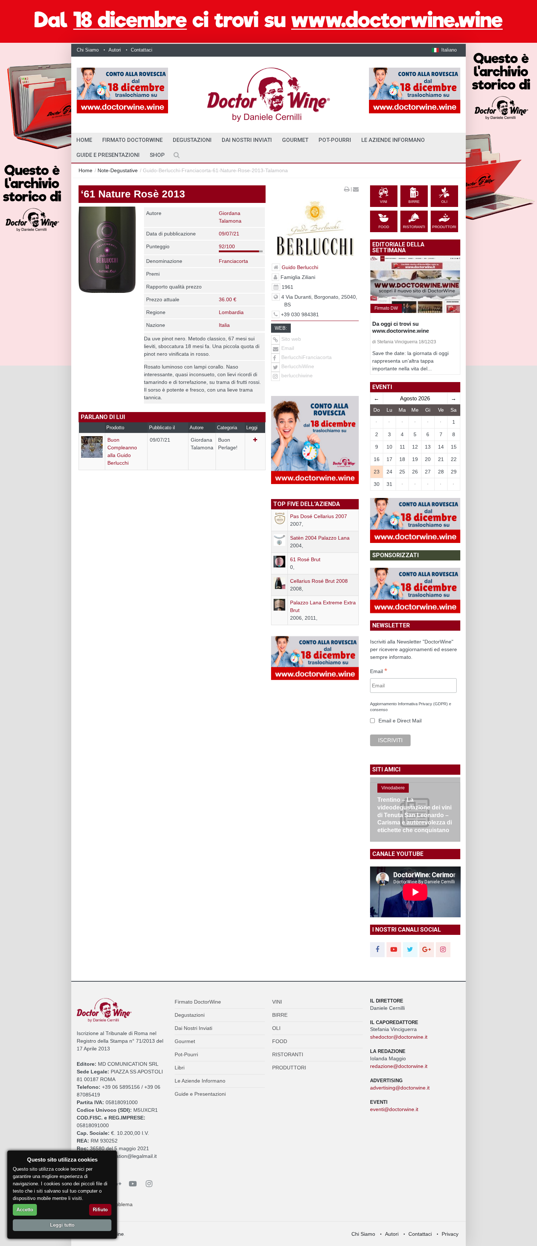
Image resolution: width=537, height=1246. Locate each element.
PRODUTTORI (289, 1068)
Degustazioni (192, 140)
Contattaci (141, 50)
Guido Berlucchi (300, 267)
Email (287, 348)
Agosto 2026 (415, 398)
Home (85, 170)
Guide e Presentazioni (108, 155)
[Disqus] (172, 592)
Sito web (290, 339)
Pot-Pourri (335, 140)
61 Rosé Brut (305, 559)
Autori (114, 50)
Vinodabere (393, 787)
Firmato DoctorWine (132, 140)
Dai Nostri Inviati (247, 140)
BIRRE (279, 1015)
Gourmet (295, 140)
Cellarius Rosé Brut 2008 (319, 581)
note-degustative (118, 170)
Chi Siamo (88, 50)
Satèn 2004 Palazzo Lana (320, 538)
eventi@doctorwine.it (394, 1109)
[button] (444, 50)
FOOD (279, 1041)
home (84, 140)
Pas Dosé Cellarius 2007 (318, 516)
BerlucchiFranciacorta (306, 357)
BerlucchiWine (297, 366)
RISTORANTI (287, 1054)
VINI (277, 1002)
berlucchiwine (297, 375)
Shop (157, 155)
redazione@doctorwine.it (398, 1066)
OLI (276, 1028)
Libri (179, 1068)
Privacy (450, 1234)
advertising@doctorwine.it (400, 1088)
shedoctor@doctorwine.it (398, 1037)
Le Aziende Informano (393, 140)
